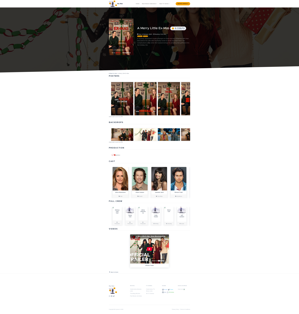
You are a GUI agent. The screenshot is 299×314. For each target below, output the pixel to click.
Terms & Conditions (185, 309)
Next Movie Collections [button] (149, 3)
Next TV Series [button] (163, 3)
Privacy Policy (175, 309)
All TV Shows (150, 293)
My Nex (120, 3)
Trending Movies (135, 293)
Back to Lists (113, 73)
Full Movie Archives (136, 296)
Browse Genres (182, 3)
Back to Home (114, 272)
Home (137, 3)
